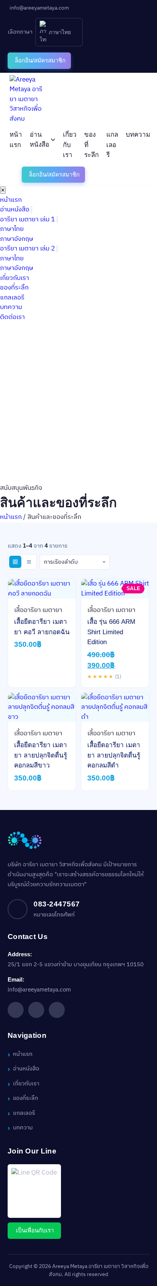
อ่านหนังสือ (39, 139)
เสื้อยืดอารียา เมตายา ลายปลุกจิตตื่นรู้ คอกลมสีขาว (40, 755)
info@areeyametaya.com (39, 990)
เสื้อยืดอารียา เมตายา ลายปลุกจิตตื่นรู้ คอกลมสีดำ (113, 755)
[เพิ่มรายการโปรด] (25, 592)
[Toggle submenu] (31, 209)
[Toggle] (57, 219)
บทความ (138, 134)
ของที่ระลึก (14, 287)
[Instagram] (36, 1010)
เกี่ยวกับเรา (70, 145)
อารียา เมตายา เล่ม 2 (27, 248)
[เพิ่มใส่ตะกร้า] (42, 592)
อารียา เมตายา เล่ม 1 (27, 219)
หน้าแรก (11, 200)
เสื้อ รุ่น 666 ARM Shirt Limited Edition (111, 632)
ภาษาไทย (12, 229)
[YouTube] (57, 1010)
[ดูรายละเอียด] (59, 592)
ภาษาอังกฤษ (16, 239)
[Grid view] (15, 562)
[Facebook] (16, 1010)
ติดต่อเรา (12, 317)
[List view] (29, 562)
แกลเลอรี (112, 145)
